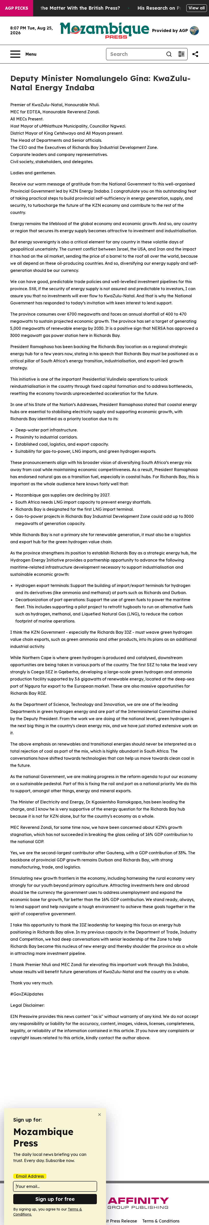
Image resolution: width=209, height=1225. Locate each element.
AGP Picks (16, 8)
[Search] (169, 54)
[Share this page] (195, 54)
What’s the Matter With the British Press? (71, 8)
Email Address (30, 1176)
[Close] (99, 1114)
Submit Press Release (116, 1220)
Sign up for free (55, 1199)
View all (197, 7)
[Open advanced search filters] (181, 54)
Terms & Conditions (160, 1220)
